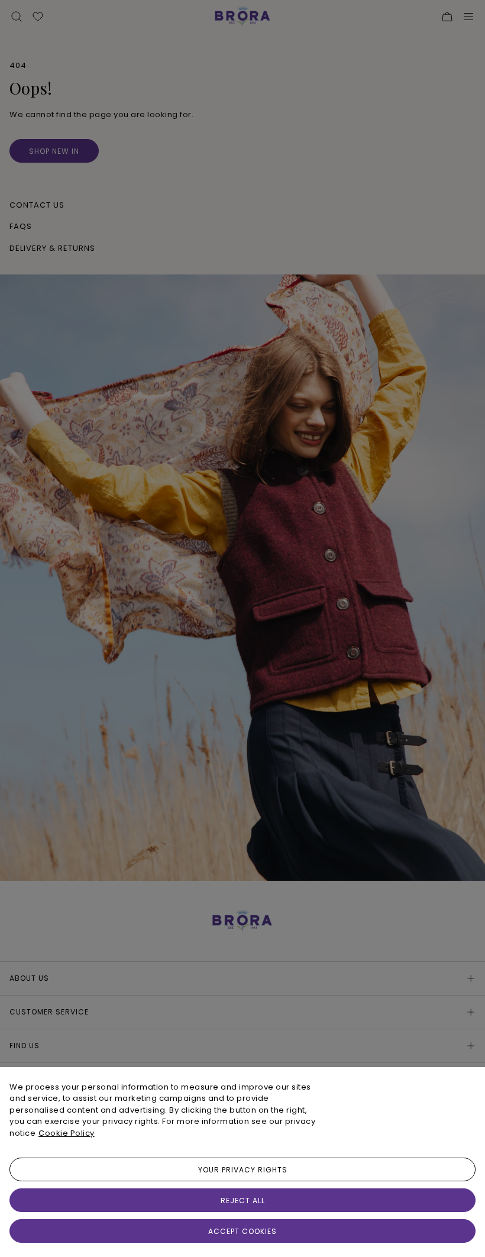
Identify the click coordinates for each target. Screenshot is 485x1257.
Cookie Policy (66, 1133)
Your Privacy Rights (242, 1170)
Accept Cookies (242, 1231)
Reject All (243, 1200)
